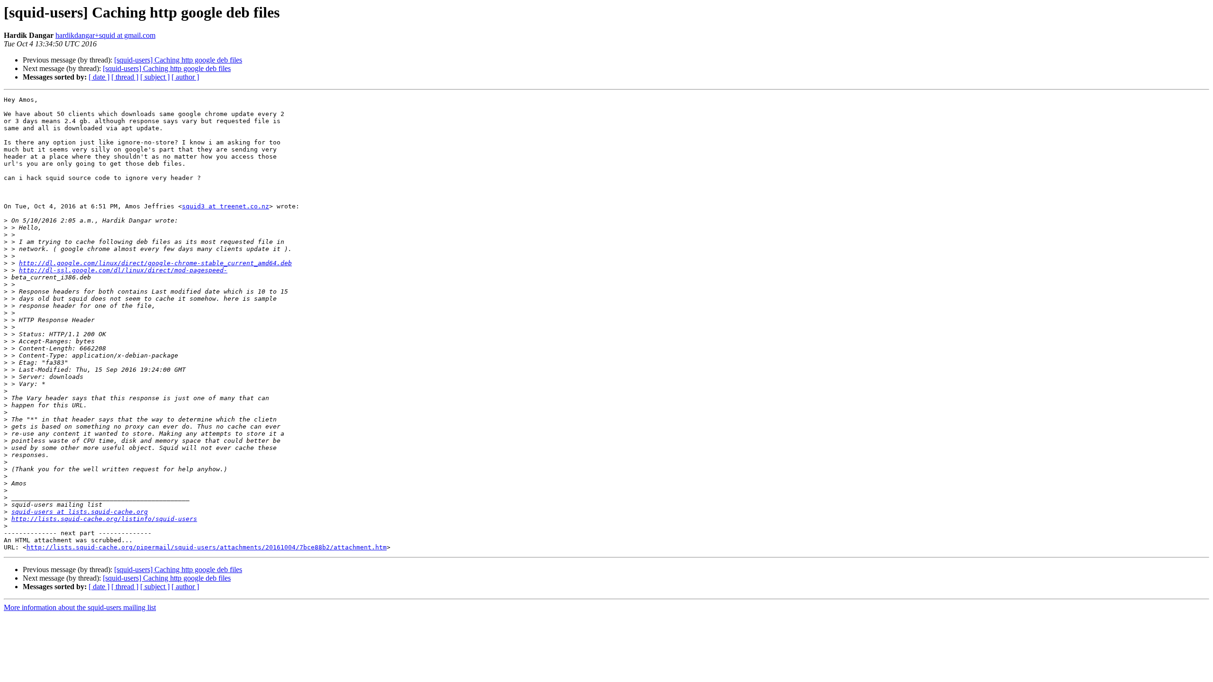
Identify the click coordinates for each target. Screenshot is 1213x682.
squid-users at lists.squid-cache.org (79, 511)
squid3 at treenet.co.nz (225, 206)
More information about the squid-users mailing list (80, 607)
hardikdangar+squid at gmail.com (105, 35)
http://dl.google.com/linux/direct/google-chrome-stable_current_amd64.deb (155, 263)
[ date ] (99, 77)
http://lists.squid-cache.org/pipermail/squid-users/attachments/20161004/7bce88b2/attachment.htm (207, 547)
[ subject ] (155, 77)
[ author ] (185, 77)
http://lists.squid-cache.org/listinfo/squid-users (104, 518)
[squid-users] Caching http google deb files (178, 60)
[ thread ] (124, 77)
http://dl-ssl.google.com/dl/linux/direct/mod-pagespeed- (123, 270)
